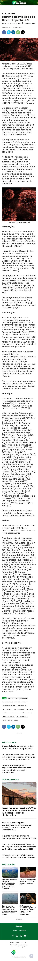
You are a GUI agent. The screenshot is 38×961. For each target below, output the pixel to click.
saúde (16, 720)
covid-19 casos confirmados (10, 713)
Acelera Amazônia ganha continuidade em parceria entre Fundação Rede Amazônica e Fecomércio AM (16, 826)
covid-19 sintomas (7, 720)
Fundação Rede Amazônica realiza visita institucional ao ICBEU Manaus (18, 856)
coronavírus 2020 (7, 702)
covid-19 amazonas (19, 709)
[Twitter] (9, 32)
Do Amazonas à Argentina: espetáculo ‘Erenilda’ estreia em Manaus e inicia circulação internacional (16, 769)
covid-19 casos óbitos (25, 713)
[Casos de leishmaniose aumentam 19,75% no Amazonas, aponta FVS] (28, 872)
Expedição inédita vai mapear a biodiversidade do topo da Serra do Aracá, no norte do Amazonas (9, 884)
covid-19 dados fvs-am (8, 716)
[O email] (23, 32)
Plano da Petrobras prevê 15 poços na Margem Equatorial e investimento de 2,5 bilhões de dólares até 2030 (19, 846)
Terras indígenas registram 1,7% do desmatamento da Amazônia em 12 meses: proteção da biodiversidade (19, 811)
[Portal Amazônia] (19, 3)
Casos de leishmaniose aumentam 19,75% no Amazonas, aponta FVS (18, 747)
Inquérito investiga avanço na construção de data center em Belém (19, 837)
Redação (7, 27)
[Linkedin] (13, 32)
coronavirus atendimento (20, 702)
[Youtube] (25, 935)
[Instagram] (17, 935)
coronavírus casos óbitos (9, 705)
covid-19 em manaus (22, 716)
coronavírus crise (22, 705)
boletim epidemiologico (21, 698)
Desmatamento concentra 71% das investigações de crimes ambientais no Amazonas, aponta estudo (18, 757)
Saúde (4, 13)
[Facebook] (4, 32)
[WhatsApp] (18, 32)
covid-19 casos (29, 709)
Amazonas (11, 13)
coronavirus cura (7, 709)
